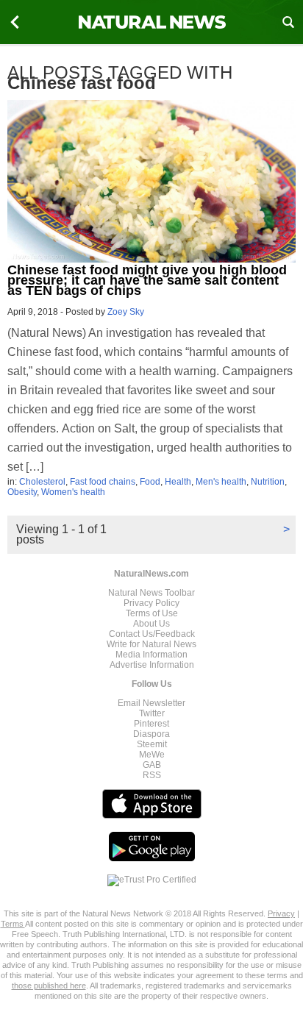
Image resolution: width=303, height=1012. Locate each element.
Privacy (281, 913)
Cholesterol (42, 482)
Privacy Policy (151, 603)
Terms (13, 923)
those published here (49, 985)
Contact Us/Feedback (152, 634)
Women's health (73, 492)
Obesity (22, 492)
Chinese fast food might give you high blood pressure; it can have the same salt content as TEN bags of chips (147, 280)
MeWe (152, 754)
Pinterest (151, 724)
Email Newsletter (151, 703)
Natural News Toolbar (151, 593)
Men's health (221, 482)
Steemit (152, 744)
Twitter (152, 713)
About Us (151, 624)
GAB (152, 765)
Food (150, 482)
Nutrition (268, 482)
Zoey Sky (125, 312)
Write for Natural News (151, 644)
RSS (152, 775)
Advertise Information (152, 665)
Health (178, 482)
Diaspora (151, 734)
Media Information (151, 654)
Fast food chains (102, 482)
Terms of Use (152, 613)
